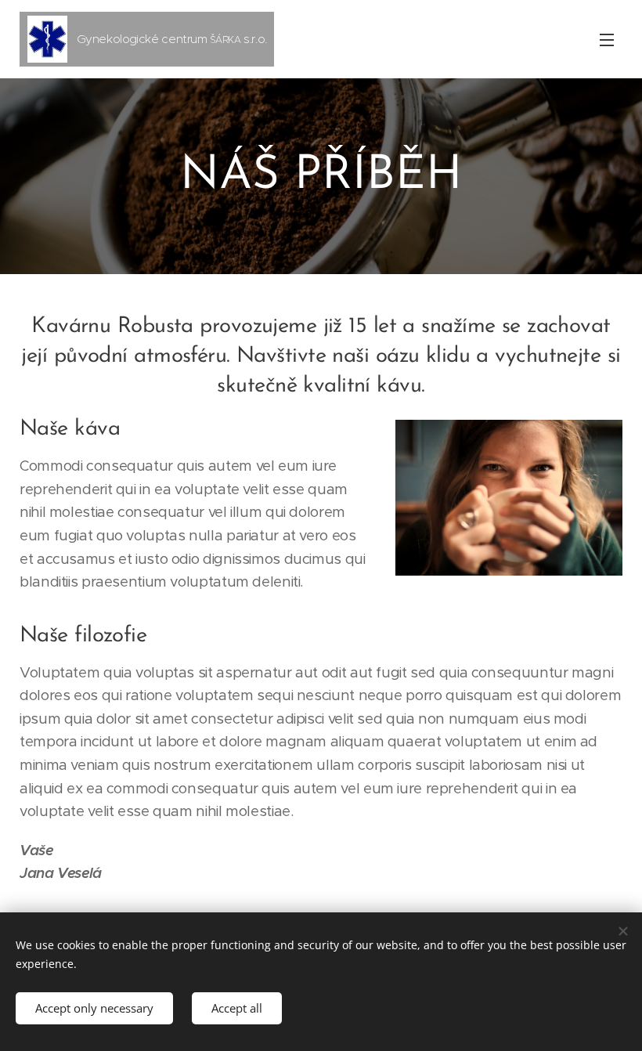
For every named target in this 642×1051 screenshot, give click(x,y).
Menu (606, 39)
